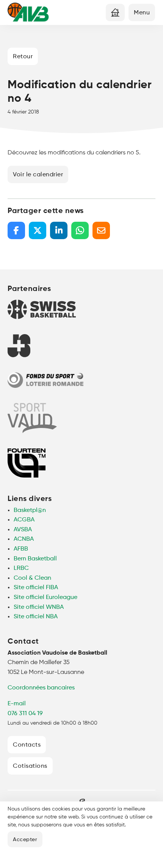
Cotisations (30, 766)
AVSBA (23, 530)
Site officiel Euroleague (45, 597)
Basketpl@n (30, 510)
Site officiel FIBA (36, 588)
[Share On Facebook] (16, 230)
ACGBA (24, 520)
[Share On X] (37, 230)
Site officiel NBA (36, 617)
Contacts (27, 745)
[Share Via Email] (101, 230)
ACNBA (24, 539)
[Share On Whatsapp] (80, 230)
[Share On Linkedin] (58, 230)
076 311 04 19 (25, 714)
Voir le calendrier (38, 175)
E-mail (17, 704)
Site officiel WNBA (39, 607)
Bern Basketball (35, 559)
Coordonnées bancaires (41, 688)
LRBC (21, 568)
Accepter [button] (25, 839)
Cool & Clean (32, 578)
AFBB (21, 549)
